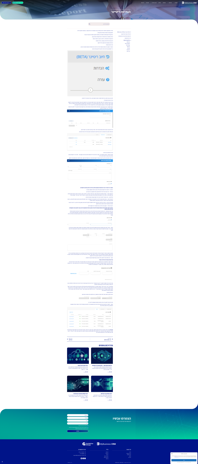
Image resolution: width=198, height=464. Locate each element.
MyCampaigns (127, 43)
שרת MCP (128, 51)
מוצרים (176, 2)
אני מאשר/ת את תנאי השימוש (82, 425)
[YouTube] (81, 458)
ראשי (130, 452)
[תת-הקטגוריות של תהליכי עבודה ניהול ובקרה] (130, 34)
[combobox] (101, 24)
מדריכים (126, 9)
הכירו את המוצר (128, 453)
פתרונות (170, 2)
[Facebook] (85, 458)
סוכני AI (147, 2)
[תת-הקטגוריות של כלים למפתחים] (130, 38)
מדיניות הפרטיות (176, 456)
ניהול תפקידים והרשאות (83, 365)
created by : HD (70, 462)
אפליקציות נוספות (121, 9)
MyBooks (117, 9)
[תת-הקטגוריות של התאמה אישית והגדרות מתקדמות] (130, 36)
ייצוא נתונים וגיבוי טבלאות (106, 393)
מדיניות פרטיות (106, 457)
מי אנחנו (107, 452)
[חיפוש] (89, 24)
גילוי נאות (107, 453)
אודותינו (164, 2)
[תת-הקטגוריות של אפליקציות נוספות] (130, 40)
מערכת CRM (129, 454)
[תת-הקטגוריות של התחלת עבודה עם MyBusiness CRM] (130, 32)
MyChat (128, 48)
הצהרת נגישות (106, 456)
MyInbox (128, 46)
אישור (184, 460)
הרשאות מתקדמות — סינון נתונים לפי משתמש (102, 365)
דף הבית (129, 9)
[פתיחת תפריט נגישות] (2, 462)
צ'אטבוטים (128, 49)
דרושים (107, 454)
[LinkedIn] (83, 458)
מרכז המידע (154, 2)
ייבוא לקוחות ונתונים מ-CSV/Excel (80, 393)
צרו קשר (142, 2)
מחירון (160, 2)
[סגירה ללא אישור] (171, 453)
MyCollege (128, 45)
